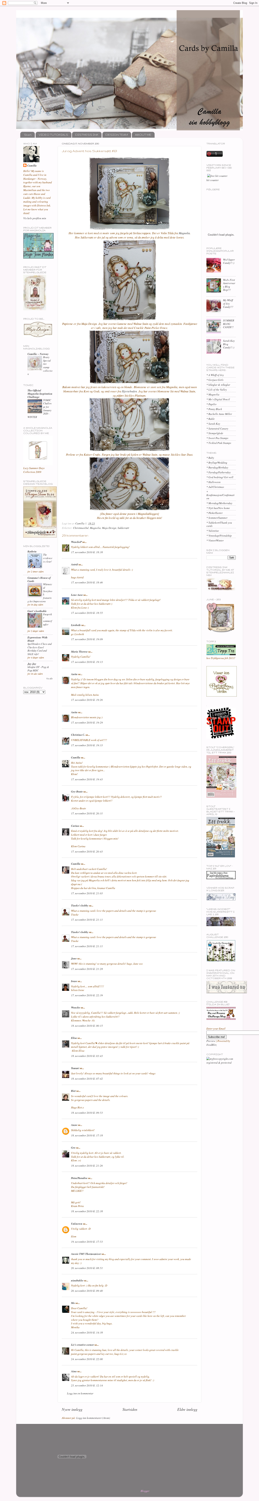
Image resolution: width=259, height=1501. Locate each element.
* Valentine (212, 531)
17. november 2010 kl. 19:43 (87, 779)
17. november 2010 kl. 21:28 (87, 969)
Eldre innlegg (187, 1409)
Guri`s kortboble (37, 611)
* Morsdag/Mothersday (219, 503)
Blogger (145, 1491)
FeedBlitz (211, 1045)
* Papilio (211, 404)
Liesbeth (76, 625)
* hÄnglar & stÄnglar (218, 385)
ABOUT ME (143, 134)
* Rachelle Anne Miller (219, 414)
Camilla (75, 757)
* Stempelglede (214, 433)
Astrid (74, 564)
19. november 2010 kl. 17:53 (87, 1241)
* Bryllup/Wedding (216, 462)
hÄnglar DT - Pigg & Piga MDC (38, 668)
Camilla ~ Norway (38, 354)
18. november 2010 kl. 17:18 (87, 1135)
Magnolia (184, 233)
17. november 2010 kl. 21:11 (87, 919)
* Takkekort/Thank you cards (219, 524)
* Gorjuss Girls (214, 380)
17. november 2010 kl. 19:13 (87, 662)
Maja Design (109, 528)
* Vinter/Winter (215, 540)
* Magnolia (212, 394)
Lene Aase (77, 595)
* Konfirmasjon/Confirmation (220, 495)
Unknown (76, 1223)
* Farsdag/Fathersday (218, 472)
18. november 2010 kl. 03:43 (87, 1056)
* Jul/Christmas (215, 487)
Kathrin (32, 551)
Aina (74, 1371)
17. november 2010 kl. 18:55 (87, 613)
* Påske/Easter (214, 513)
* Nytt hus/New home (218, 508)
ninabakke (77, 1280)
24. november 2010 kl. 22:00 (87, 1359)
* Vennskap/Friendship (219, 535)
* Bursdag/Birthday (217, 467)
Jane (74, 958)
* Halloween (213, 482)
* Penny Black (214, 409)
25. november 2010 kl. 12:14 (87, 1385)
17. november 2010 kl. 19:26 (87, 700)
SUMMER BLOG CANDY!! (228, 324)
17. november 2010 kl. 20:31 (87, 813)
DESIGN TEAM (116, 134)
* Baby (210, 458)
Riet (73, 1091)
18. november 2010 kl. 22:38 (87, 1211)
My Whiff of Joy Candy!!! (228, 303)
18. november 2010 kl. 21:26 (87, 1165)
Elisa (74, 1038)
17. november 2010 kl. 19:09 (87, 639)
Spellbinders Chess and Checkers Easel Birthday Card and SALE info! (40, 649)
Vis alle (49, 678)
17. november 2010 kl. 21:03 (87, 893)
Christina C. (78, 735)
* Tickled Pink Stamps (218, 443)
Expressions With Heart (38, 638)
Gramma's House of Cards (39, 579)
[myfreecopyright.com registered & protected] (221, 1062)
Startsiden (129, 1409)
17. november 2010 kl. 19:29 (87, 722)
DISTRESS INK (86, 134)
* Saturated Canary (217, 428)
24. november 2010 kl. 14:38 (87, 1332)
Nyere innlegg (72, 1409)
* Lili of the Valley (216, 389)
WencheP (76, 542)
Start (28, 134)
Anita (74, 674)
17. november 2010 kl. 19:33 (87, 745)
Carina (75, 826)
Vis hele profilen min (34, 218)
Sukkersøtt (123, 528)
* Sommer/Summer (216, 518)
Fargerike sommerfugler (47, 619)
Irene (74, 981)
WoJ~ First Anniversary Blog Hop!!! (229, 285)
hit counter (212, 180)
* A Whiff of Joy (215, 375)
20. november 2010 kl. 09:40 (87, 1291)
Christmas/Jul (81, 528)
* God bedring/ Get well (219, 477)
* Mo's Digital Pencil (218, 399)
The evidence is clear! (47, 558)
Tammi (75, 1068)
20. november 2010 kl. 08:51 (87, 1268)
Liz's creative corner (82, 1344)
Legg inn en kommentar (80, 1393)
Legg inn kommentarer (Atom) (93, 1418)
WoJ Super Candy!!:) (229, 261)
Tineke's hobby (79, 905)
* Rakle (210, 419)
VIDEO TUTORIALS (53, 134)
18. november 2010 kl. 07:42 (87, 1078)
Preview (210, 1041)
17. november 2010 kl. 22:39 (87, 995)
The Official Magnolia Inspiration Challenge (40, 393)
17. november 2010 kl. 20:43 (87, 851)
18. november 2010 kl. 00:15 (87, 1026)
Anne (74, 1125)
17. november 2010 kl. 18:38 (87, 552)
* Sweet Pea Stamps (217, 438)
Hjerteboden (129, 391)
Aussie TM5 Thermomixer (86, 1254)
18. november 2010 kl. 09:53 (87, 1112)
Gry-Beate (77, 791)
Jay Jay (32, 664)
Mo (73, 1303)
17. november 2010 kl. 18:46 (87, 582)
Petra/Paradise (79, 1178)
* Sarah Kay (213, 423)
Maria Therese (79, 651)
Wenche (75, 1007)
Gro (73, 1147)
